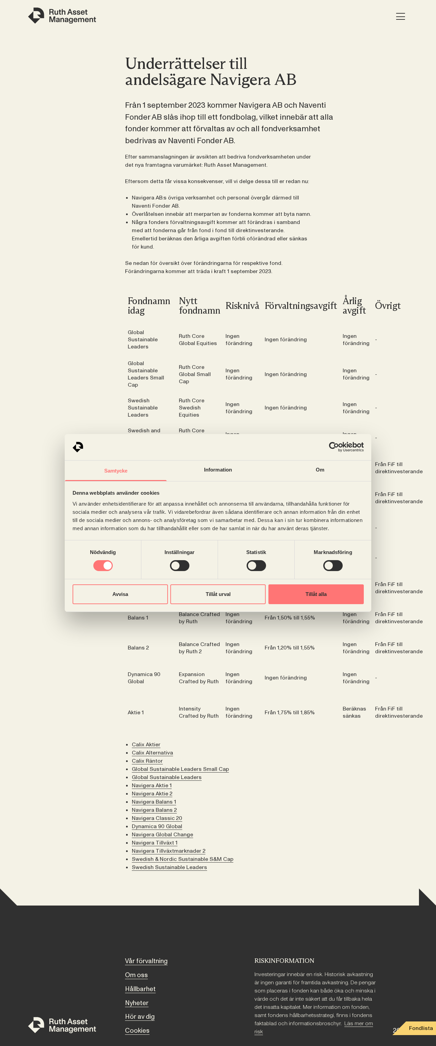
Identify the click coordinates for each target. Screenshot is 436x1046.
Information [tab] (218, 470)
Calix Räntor (147, 761)
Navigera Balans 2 (154, 810)
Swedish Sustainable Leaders (169, 867)
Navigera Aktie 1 (152, 785)
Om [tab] (320, 470)
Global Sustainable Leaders (167, 777)
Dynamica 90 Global (157, 826)
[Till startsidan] (62, 1026)
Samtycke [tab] (116, 471)
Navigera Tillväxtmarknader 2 (168, 851)
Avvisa (120, 594)
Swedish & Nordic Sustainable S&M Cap (182, 859)
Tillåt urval (218, 594)
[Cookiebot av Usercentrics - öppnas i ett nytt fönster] (334, 447)
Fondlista (421, 1028)
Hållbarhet (140, 989)
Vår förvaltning (146, 961)
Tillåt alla (316, 594)
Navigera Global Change (162, 834)
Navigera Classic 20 (157, 818)
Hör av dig (140, 1016)
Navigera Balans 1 (154, 802)
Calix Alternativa (152, 753)
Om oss (136, 975)
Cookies (137, 1030)
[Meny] (400, 17)
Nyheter (137, 1003)
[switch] (179, 565)
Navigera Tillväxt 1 (154, 843)
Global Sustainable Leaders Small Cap (180, 769)
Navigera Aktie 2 (152, 793)
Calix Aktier (146, 744)
